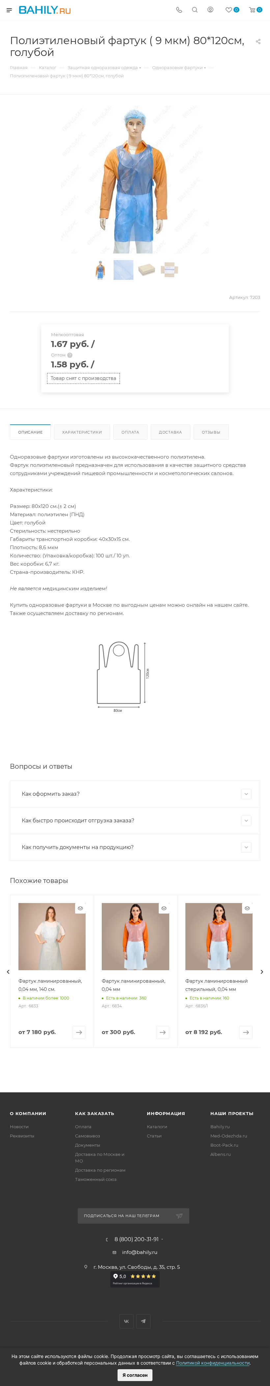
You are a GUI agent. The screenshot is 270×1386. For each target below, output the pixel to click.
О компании (28, 1113)
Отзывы (211, 432)
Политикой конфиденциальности (213, 1363)
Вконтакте (127, 1321)
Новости (19, 1126)
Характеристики (82, 432)
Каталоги (157, 1126)
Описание (30, 432)
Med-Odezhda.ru (228, 1135)
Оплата (130, 432)
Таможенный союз (96, 1179)
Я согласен (135, 1375)
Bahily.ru (220, 1126)
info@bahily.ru (139, 1252)
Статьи (154, 1135)
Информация (166, 1113)
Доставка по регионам (100, 1170)
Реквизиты (22, 1135)
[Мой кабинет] (210, 10)
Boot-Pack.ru (224, 1145)
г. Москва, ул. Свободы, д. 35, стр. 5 (137, 1267)
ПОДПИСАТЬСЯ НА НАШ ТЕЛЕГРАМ (122, 1215)
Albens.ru (220, 1154)
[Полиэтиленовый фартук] (135, 179)
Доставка (170, 432)
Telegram (143, 1321)
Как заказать (94, 1113)
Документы (87, 1145)
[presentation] (8, 971)
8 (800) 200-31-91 (137, 1239)
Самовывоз (87, 1135)
